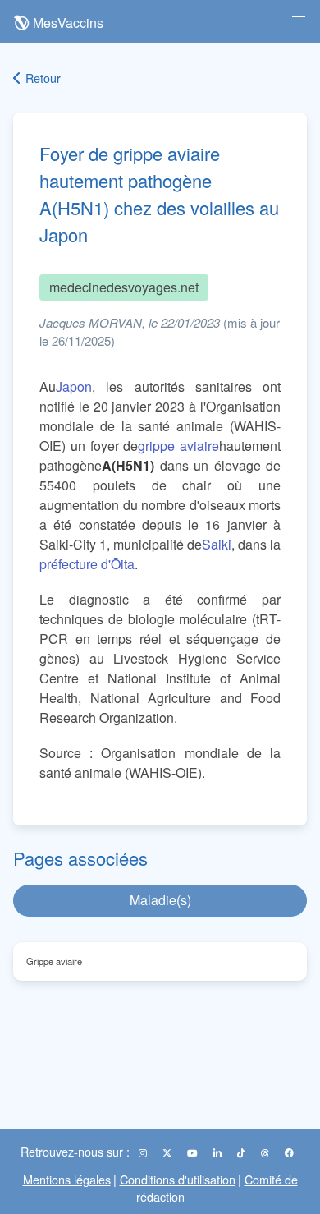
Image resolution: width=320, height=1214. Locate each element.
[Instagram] (144, 1152)
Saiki (216, 544)
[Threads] (266, 1152)
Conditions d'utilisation (177, 1179)
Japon (74, 386)
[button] (298, 21)
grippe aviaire (178, 445)
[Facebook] (289, 1152)
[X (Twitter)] (168, 1152)
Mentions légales (67, 1179)
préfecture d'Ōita (87, 563)
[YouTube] (194, 1152)
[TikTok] (242, 1152)
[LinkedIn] (219, 1152)
